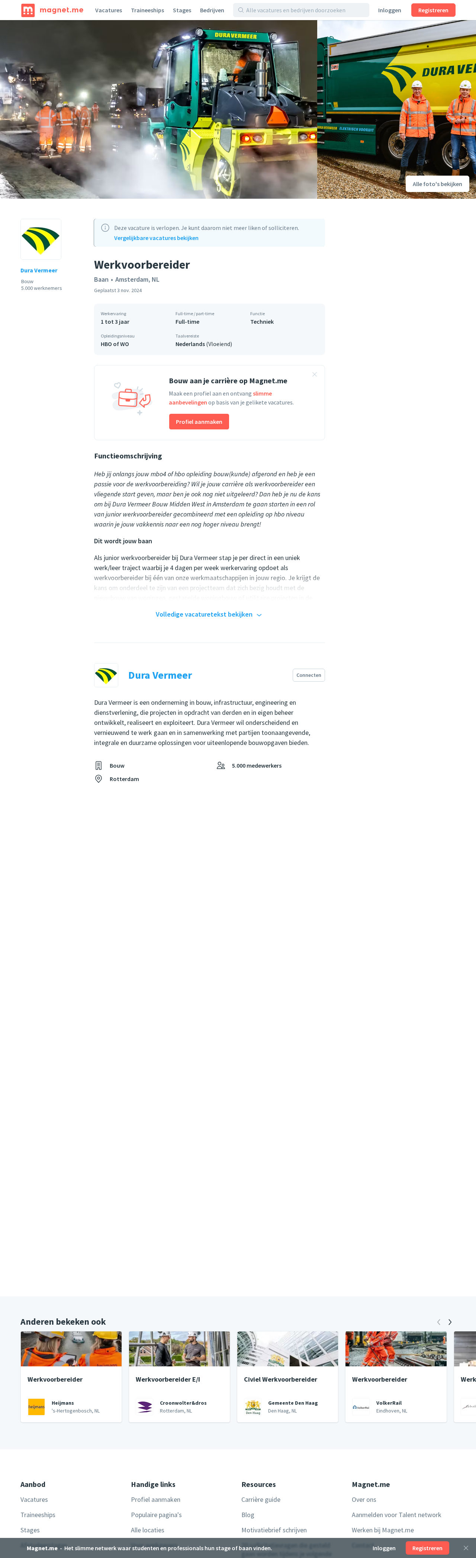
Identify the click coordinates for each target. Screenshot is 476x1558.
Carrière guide (260, 1499)
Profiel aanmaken (199, 421)
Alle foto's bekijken (437, 184)
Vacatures (108, 10)
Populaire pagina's (156, 1514)
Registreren (433, 10)
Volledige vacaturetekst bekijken (204, 614)
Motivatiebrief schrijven (274, 1530)
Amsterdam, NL (137, 279)
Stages (182, 10)
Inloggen (389, 10)
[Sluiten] (466, 1548)
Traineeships (147, 10)
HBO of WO (115, 344)
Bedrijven (212, 10)
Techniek (262, 321)
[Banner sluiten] (315, 375)
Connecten (308, 675)
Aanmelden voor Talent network (396, 1514)
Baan (101, 279)
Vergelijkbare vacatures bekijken (156, 237)
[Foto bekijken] (158, 109)
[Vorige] (438, 1322)
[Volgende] (450, 1322)
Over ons (364, 1499)
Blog (247, 1514)
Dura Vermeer (38, 270)
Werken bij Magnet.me (383, 1530)
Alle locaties (147, 1530)
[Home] (52, 10)
